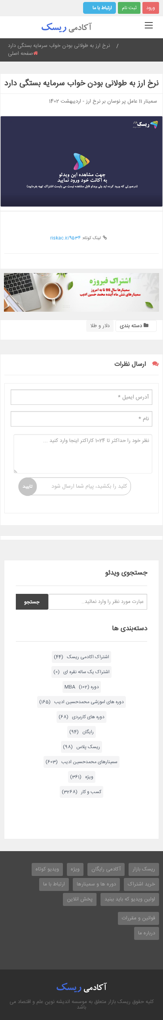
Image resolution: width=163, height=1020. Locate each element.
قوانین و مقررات (138, 918)
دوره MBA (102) (81, 687)
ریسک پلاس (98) (81, 747)
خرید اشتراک (141, 884)
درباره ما (146, 933)
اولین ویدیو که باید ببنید (129, 899)
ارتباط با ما (102, 8)
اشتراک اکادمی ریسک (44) (81, 657)
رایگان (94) (81, 732)
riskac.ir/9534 (65, 238)
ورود (150, 8)
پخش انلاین (80, 899)
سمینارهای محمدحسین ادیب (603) (81, 762)
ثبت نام (129, 8)
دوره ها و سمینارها (96, 884)
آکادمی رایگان (106, 869)
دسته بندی (132, 326)
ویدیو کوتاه (47, 869)
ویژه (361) (81, 777)
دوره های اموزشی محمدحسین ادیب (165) (81, 702)
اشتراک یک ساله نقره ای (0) (81, 672)
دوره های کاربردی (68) (81, 717)
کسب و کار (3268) (81, 792)
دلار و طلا (100, 326)
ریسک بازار (144, 869)
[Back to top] (137, 971)
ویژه (75, 869)
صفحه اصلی (20, 53)
